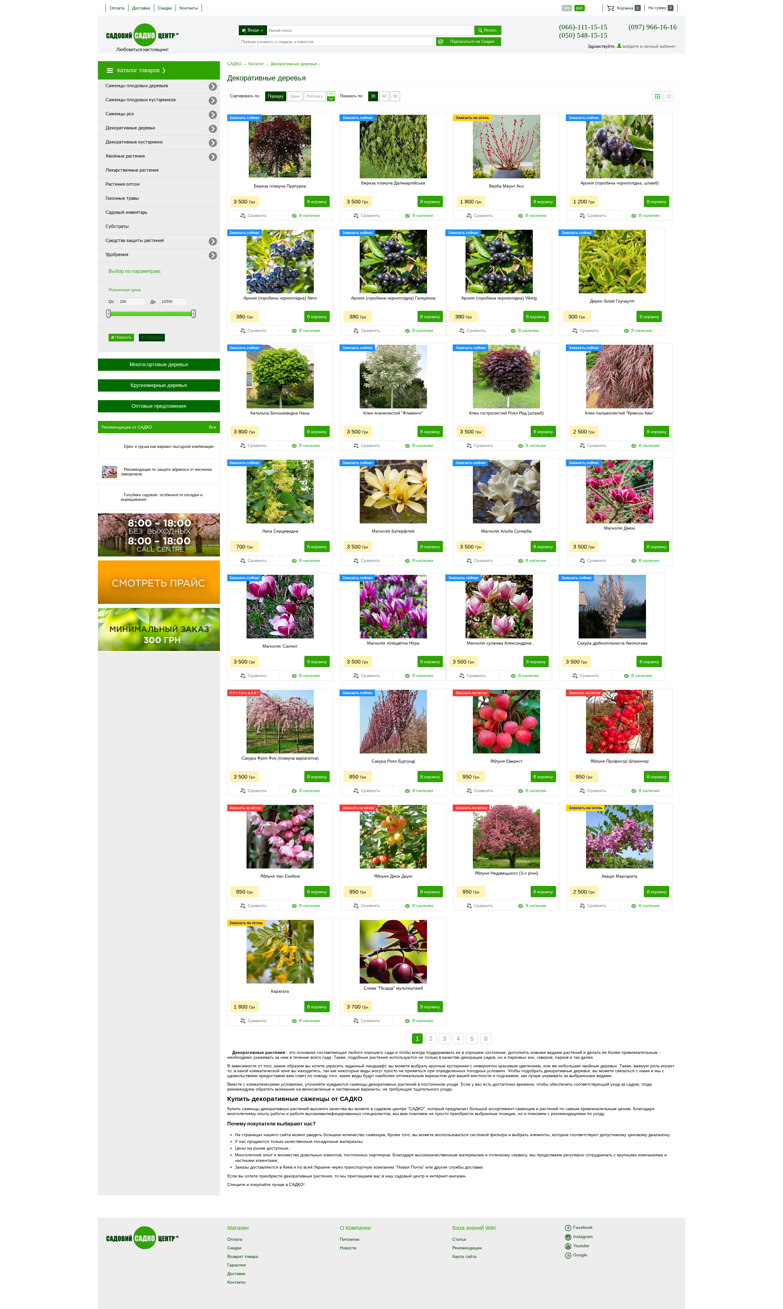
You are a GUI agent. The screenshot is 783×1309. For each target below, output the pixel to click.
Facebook (582, 1227)
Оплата (116, 8)
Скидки (165, 8)
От (111, 301)
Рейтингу (314, 96)
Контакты (189, 8)
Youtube (581, 1245)
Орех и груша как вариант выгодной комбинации (168, 446)
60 (384, 96)
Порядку (276, 96)
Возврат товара (242, 1256)
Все (212, 427)
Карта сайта (464, 1256)
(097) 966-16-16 (653, 27)
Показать (123, 337)
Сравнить (257, 215)
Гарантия (236, 1265)
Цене (295, 96)
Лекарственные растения (132, 170)
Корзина (627, 8)
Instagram (583, 1236)
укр (567, 7)
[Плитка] (657, 96)
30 (373, 96)
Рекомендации (467, 1247)
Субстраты (117, 226)
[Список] (669, 96)
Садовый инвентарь (126, 212)
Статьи (459, 1239)
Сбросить (154, 337)
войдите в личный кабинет (649, 46)
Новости (348, 1247)
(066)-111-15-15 (583, 27)
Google (580, 1254)
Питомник (349, 1239)
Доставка (141, 8)
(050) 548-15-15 (583, 35)
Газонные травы (122, 198)
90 (395, 96)
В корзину (317, 201)
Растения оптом (123, 184)
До (153, 301)
